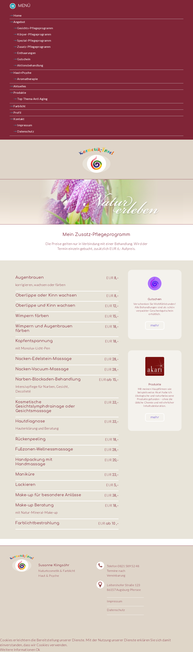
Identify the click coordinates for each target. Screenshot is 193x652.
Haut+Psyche (22, 72)
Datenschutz (25, 131)
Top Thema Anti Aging (32, 98)
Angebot (19, 22)
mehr (154, 325)
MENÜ (24, 6)
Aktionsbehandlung (30, 65)
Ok (38, 649)
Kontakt (19, 119)
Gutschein (23, 59)
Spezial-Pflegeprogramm (34, 40)
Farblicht (19, 106)
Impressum (24, 125)
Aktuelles (19, 86)
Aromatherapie (27, 79)
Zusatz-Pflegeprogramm (34, 46)
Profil (17, 112)
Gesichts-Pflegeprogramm (35, 28)
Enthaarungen (26, 53)
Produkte (19, 92)
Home (17, 15)
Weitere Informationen (17, 649)
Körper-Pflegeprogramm (34, 34)
